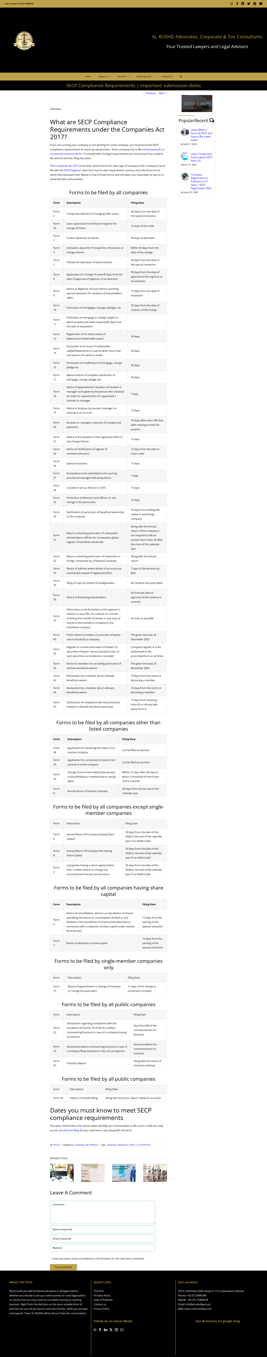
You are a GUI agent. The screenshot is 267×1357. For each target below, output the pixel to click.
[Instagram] (116, 1329)
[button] (181, 76)
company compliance (118, 1144)
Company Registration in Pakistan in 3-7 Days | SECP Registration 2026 (201, 181)
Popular (186, 120)
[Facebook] (100, 1329)
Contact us (100, 1304)
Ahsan (56, 1144)
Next (161, 93)
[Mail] (121, 1329)
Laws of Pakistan (103, 1300)
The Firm (99, 1291)
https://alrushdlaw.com (198, 1308)
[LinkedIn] (105, 1329)
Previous (151, 93)
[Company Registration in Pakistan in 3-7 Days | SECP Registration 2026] (185, 175)
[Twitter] (110, 1329)
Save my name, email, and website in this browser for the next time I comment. (99, 1258)
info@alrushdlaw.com (198, 1304)
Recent (201, 120)
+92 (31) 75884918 (197, 1300)
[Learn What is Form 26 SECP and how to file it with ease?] (185, 130)
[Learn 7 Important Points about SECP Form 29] (185, 154)
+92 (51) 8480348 (196, 1295)
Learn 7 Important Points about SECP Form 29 (201, 157)
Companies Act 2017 (67, 166)
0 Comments (144, 1144)
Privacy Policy (101, 1308)
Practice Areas (102, 1295)
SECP (132, 1144)
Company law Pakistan (86, 1144)
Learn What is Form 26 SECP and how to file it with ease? (201, 135)
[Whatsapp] (95, 1329)
